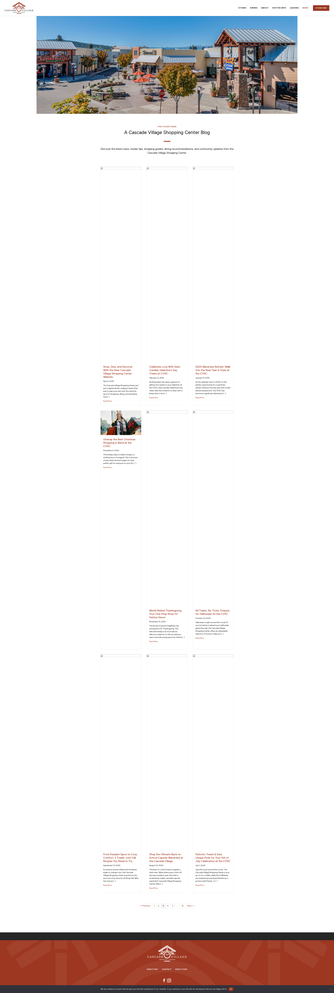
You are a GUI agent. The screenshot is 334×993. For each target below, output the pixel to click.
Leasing (294, 8)
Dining (254, 8)
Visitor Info (279, 8)
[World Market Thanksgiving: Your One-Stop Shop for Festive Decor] (167, 508)
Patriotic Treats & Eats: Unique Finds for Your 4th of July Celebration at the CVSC (212, 858)
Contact (166, 969)
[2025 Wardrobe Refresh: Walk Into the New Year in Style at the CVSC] (213, 264)
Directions (181, 969)
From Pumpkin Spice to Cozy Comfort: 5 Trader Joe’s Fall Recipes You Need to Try (120, 858)
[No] (330, 989)
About (265, 8)
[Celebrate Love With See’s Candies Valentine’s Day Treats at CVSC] (167, 264)
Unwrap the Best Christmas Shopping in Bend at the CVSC (119, 443)
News (305, 8)
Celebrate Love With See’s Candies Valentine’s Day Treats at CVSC (164, 370)
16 (182, 905)
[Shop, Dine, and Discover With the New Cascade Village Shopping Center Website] (121, 264)
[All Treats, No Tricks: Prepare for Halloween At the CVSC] (213, 508)
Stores (242, 8)
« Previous (145, 905)
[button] (321, 8)
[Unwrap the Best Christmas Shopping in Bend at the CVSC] (121, 422)
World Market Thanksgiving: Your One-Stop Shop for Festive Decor (165, 614)
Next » (190, 905)
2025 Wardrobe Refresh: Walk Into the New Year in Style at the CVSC (212, 370)
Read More (107, 401)
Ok (231, 989)
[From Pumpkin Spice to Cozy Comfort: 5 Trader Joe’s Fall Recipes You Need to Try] (121, 752)
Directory (152, 969)
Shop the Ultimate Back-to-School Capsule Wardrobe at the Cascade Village (166, 858)
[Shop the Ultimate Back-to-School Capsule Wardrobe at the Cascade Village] (167, 752)
